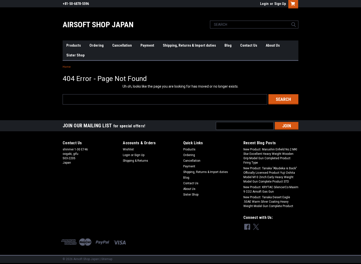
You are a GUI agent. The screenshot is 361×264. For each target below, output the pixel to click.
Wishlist (128, 149)
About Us (273, 45)
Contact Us (248, 45)
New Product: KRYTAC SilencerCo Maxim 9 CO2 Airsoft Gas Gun (270, 189)
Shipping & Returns (135, 160)
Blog (228, 45)
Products (73, 45)
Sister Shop (75, 55)
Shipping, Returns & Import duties (189, 45)
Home (67, 66)
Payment (147, 45)
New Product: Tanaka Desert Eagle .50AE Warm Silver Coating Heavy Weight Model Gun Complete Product (268, 202)
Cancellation (122, 45)
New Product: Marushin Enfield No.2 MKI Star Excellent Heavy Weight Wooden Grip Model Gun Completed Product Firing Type (270, 156)
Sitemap (106, 259)
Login (264, 4)
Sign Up (280, 4)
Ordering (96, 45)
